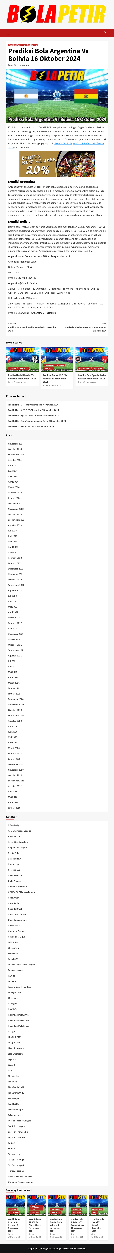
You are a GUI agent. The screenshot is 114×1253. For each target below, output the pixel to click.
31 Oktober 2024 (78, 1237)
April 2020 (13, 742)
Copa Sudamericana (17, 920)
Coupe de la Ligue (16, 936)
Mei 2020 (12, 737)
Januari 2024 (14, 498)
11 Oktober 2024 (23, 65)
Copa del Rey (14, 903)
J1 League (13, 998)
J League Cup (14, 992)
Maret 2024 (14, 487)
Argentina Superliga (18, 842)
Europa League (15, 970)
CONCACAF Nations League (21, 892)
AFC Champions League (19, 831)
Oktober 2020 (15, 710)
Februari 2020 (15, 753)
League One (14, 1042)
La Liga (11, 1031)
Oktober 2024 (15, 449)
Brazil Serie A (14, 858)
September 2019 (16, 780)
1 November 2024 (91, 382)
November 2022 (16, 574)
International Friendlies (19, 987)
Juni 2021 (12, 666)
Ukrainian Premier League (20, 1182)
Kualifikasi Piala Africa (18, 1014)
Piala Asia (12, 1081)
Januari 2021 (14, 693)
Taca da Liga (14, 1154)
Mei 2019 (12, 797)
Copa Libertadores (17, 914)
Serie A (11, 1143)
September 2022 (16, 585)
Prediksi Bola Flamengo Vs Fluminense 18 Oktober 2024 (85, 327)
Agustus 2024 (15, 460)
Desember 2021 (15, 634)
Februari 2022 (15, 623)
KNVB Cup (13, 1009)
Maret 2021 (14, 683)
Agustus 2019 (15, 786)
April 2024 (13, 481)
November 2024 (16, 443)
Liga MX (12, 1059)
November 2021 (16, 639)
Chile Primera (14, 881)
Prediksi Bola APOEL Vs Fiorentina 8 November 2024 (55, 378)
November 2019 (16, 769)
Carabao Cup (14, 870)
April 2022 (13, 612)
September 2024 (16, 454)
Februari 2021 (15, 688)
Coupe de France (16, 931)
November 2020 (16, 704)
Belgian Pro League (17, 847)
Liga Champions (84, 368)
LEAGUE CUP (14, 1037)
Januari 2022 (14, 628)
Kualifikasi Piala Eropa (18, 1026)
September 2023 (16, 520)
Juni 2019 (12, 791)
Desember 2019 (15, 764)
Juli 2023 (12, 530)
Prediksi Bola (32, 45)
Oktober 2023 (15, 514)
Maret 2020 (14, 748)
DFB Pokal (13, 942)
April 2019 (13, 802)
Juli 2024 (12, 465)
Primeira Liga (14, 1115)
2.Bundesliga (14, 825)
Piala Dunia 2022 (16, 1087)
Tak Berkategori (16, 1165)
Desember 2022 (15, 568)
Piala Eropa (13, 1098)
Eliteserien (13, 948)
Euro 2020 (13, 959)
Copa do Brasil (15, 909)
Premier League (15, 1109)
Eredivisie (12, 368)
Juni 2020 (12, 731)
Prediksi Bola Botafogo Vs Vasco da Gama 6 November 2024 (37, 421)
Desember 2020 (15, 699)
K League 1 (13, 1003)
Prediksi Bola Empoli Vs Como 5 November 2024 (31, 426)
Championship (15, 875)
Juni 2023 (12, 536)
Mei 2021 (12, 672)
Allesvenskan (14, 836)
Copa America (15, 897)
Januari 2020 (14, 759)
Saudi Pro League (16, 1126)
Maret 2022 (14, 617)
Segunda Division (16, 1137)
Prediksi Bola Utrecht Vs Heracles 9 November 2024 (22, 377)
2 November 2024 (56, 386)
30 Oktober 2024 (99, 1237)
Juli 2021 (12, 661)
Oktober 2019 (15, 775)
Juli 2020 (12, 726)
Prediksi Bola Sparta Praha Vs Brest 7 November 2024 (92, 377)
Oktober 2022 (15, 579)
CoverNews (66, 1248)
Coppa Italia (14, 925)
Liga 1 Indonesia (16, 1048)
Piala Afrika (13, 1076)
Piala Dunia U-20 (16, 1092)
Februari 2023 (15, 558)
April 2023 (13, 547)
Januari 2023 (14, 563)
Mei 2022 (12, 606)
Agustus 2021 (15, 655)
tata (11, 65)
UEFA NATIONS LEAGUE (20, 1176)
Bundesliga (13, 864)
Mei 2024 (12, 476)
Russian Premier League (19, 1120)
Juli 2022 (12, 596)
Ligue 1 (11, 1065)
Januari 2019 (14, 808)
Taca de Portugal (16, 1159)
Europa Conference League (54, 365)
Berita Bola (13, 853)
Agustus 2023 (15, 525)
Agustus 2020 (15, 721)
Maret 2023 (14, 552)
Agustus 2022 (15, 590)
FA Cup (11, 975)
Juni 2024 (12, 471)
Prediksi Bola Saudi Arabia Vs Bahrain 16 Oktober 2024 (32, 327)
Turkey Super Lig (16, 1171)
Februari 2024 (15, 492)
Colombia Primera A (17, 886)
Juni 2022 (12, 601)
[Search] (105, 32)
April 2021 (13, 677)
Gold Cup (12, 981)
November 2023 (16, 509)
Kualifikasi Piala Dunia (17, 45)
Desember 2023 (15, 503)
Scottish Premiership (18, 1132)
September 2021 (16, 650)
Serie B (11, 1148)
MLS (10, 1070)
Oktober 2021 (15, 645)
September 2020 (16, 715)
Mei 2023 (12, 541)
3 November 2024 (21, 382)
